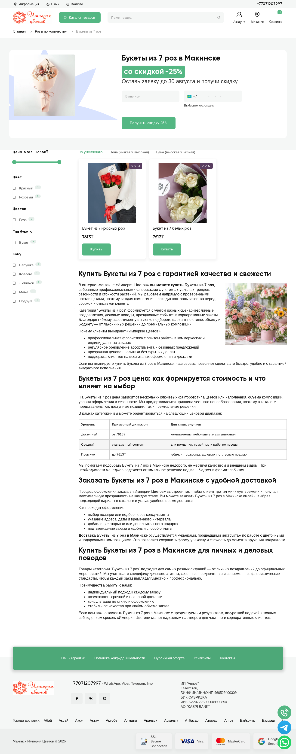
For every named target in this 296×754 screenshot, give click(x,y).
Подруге (28, 301)
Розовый (28, 197)
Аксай (63, 720)
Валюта (77, 4)
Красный (29, 188)
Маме (26, 292)
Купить (96, 249)
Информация (28, 4)
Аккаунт (239, 21)
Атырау (211, 720)
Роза (25, 220)
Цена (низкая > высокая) (129, 152)
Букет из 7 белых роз (172, 229)
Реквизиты (202, 658)
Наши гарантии (73, 658)
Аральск (150, 720)
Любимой (29, 283)
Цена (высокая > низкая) (175, 152)
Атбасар (191, 720)
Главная (19, 31)
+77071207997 (269, 4)
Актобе (111, 720)
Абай (48, 720)
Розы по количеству (51, 31)
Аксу (79, 720)
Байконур (247, 720)
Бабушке (29, 265)
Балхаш (268, 720)
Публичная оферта (169, 658)
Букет (26, 242)
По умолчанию (91, 152)
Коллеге (28, 274)
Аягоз (228, 720)
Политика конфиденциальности (119, 658)
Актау (94, 720)
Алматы (130, 720)
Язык (55, 4)
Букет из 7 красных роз (103, 229)
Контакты (227, 658)
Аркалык (171, 720)
